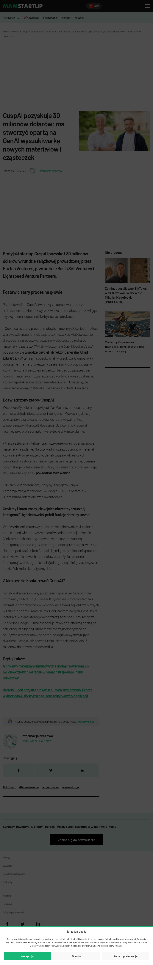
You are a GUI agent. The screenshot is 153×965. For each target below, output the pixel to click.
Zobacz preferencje (126, 956)
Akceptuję (27, 956)
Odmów (76, 956)
